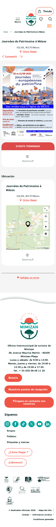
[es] (50, 26)
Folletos (11, 436)
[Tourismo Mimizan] (31, 18)
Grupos (11, 431)
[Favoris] (41, 19)
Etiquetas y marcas (18, 442)
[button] (50, 19)
